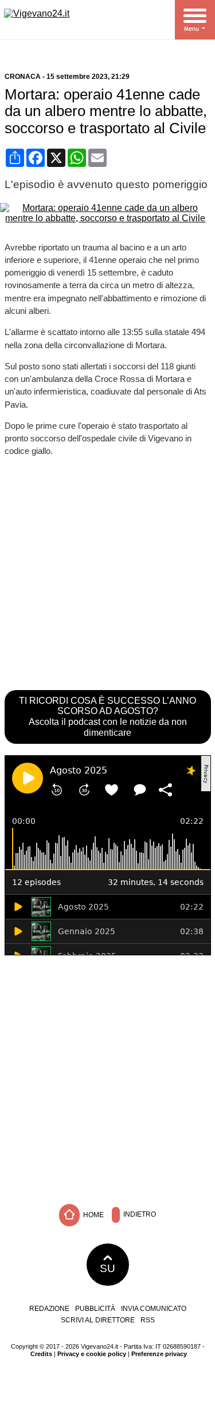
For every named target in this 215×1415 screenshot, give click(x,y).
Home (92, 1214)
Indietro (139, 1214)
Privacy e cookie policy (91, 1353)
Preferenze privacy (159, 1353)
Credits (41, 1353)
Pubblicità (95, 1309)
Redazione (49, 1309)
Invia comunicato (153, 1309)
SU (107, 1268)
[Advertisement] (107, 1077)
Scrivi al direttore (98, 1320)
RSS (147, 1320)
